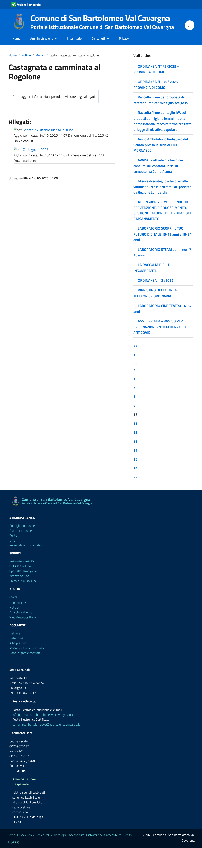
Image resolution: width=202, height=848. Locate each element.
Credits (127, 835)
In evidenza (19, 602)
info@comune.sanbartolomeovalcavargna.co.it (42, 714)
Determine (16, 638)
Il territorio (74, 38)
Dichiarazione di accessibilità (103, 835)
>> (135, 477)
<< (135, 346)
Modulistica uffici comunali (26, 648)
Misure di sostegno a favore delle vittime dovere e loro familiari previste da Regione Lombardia (162, 186)
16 (135, 468)
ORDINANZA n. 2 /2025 (155, 280)
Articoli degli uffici (20, 612)
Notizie (26, 55)
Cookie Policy (44, 835)
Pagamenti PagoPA (22, 561)
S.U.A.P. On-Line (20, 566)
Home (16, 38)
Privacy (124, 38)
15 (135, 459)
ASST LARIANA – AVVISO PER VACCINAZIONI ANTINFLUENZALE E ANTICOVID (160, 326)
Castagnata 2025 (35, 149)
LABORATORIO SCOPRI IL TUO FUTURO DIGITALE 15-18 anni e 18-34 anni (162, 234)
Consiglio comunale (22, 525)
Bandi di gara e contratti (25, 652)
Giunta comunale (20, 530)
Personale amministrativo (26, 545)
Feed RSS (13, 842)
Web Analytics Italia (22, 617)
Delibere (14, 633)
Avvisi (40, 55)
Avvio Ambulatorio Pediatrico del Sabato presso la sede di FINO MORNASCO (160, 144)
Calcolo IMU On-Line (23, 580)
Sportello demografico (23, 571)
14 (135, 450)
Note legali (60, 835)
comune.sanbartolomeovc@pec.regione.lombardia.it (46, 724)
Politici (13, 535)
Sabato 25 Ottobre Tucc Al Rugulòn (48, 130)
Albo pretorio (17, 643)
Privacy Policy (25, 835)
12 (135, 432)
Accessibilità (76, 835)
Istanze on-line (19, 575)
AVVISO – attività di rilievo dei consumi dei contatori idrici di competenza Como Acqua (158, 165)
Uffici (12, 540)
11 (135, 423)
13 (135, 441)
